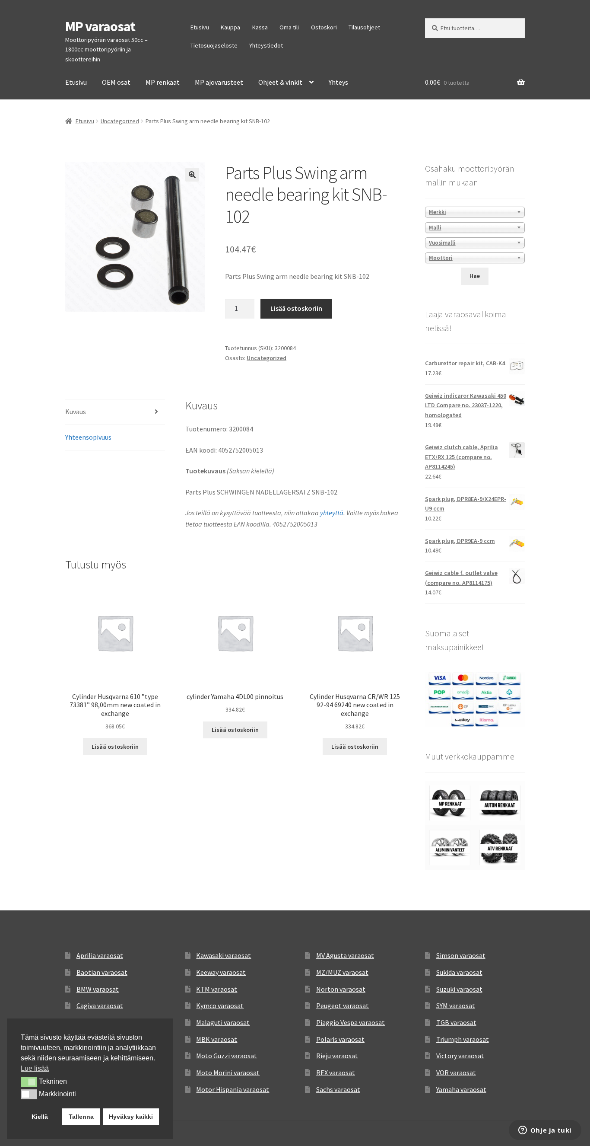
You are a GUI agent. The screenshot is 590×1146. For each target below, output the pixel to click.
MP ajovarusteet (219, 82)
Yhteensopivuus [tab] (88, 437)
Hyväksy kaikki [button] (131, 1116)
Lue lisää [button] (35, 1068)
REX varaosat (335, 1072)
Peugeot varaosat (342, 1005)
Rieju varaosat (337, 1055)
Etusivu (199, 27)
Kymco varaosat (220, 1005)
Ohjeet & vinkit (280, 82)
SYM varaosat (455, 1005)
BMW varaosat (97, 989)
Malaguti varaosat (223, 1022)
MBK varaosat (216, 1039)
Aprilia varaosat (99, 955)
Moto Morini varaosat (228, 1072)
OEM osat (116, 82)
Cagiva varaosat (99, 1005)
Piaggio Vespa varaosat (350, 1022)
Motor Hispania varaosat (232, 1089)
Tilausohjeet (364, 27)
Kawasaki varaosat (223, 955)
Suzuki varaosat (459, 989)
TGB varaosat (456, 1022)
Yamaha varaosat (461, 1089)
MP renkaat (163, 82)
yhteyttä (331, 512)
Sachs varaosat (338, 1089)
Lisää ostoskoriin (296, 308)
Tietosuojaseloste (214, 45)
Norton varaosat (340, 989)
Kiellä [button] (40, 1116)
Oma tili (289, 27)
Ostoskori (324, 27)
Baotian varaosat (101, 972)
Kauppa (230, 27)
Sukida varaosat (459, 972)
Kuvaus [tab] (75, 411)
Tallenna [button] (81, 1116)
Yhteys (338, 82)
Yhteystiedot (266, 45)
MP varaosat (100, 26)
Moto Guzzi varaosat (226, 1055)
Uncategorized (120, 121)
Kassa (260, 27)
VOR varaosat (456, 1072)
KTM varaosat (216, 989)
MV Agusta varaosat (345, 955)
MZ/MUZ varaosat (342, 972)
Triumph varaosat (462, 1039)
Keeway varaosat (221, 972)
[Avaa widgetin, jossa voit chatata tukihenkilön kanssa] (544, 1131)
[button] (192, 175)
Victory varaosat (460, 1055)
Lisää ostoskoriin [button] (115, 746)
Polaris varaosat (340, 1039)
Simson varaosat (460, 955)
